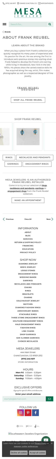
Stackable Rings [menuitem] (28, 314)
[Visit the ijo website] (29, 426)
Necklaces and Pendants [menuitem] (28, 284)
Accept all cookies (37, 453)
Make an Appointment (28, 200)
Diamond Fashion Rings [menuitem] (28, 307)
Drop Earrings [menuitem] (28, 334)
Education (28, 249)
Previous (9, 219)
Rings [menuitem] (28, 291)
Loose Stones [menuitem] (28, 270)
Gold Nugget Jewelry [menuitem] (27, 301)
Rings (9, 157)
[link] (9, 3)
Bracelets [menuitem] (27, 294)
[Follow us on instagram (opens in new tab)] (20, 412)
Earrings (13, 164)
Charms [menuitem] (28, 297)
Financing (28, 246)
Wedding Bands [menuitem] (28, 277)
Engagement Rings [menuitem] (28, 274)
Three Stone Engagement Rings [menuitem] (28, 318)
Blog (28, 235)
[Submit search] (49, 24)
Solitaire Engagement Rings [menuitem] (28, 321)
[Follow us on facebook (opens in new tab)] (35, 412)
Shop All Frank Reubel (28, 100)
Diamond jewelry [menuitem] (28, 264)
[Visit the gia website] (20, 426)
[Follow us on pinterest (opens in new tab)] (28, 412)
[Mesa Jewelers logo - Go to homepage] (28, 12)
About (28, 232)
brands (7, 32)
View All (28, 219)
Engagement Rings (37, 164)
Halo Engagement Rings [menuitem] (28, 324)
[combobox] (27, 24)
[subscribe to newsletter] (49, 398)
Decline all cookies (19, 453)
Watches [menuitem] (28, 304)
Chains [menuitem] (28, 287)
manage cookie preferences (26, 446)
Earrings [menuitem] (28, 280)
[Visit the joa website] (37, 426)
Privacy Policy (28, 252)
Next (48, 219)
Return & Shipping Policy (28, 242)
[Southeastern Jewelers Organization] (28, 433)
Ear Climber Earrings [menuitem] (28, 338)
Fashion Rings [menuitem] (28, 328)
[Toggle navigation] (4, 24)
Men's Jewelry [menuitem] (28, 267)
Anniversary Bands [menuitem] (28, 311)
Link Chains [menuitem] (28, 331)
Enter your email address (28, 394)
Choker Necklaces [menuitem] (28, 341)
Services (28, 239)
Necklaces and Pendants (34, 157)
